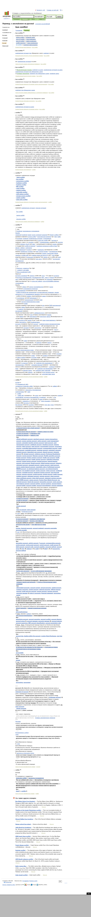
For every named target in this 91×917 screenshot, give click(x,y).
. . (23, 294)
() (25, 801)
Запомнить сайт (41, 10)
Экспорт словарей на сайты (8, 884)
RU (60, 10)
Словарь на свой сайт (53, 10)
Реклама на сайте (33, 880)
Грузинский (4, 37)
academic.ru (7, 18)
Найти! (59, 16)
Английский (5, 29)
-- (29, 55)
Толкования (16, 19)
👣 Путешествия (7, 882)
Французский (5, 45)
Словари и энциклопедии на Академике (27, 13)
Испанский (4, 40)
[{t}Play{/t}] (23, 32)
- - (45, 277)
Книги (33, 19)
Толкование (18, 30)
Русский (4, 43)
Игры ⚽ (41, 19)
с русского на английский (42, 24)
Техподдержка (25, 880)
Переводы (25, 19)
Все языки (4, 35)
